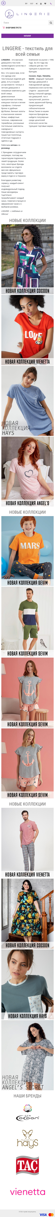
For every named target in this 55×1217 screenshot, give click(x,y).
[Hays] (27, 401)
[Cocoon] (27, 259)
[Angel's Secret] (27, 472)
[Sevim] (27, 551)
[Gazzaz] (27, 843)
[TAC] (27, 1165)
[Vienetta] (27, 330)
